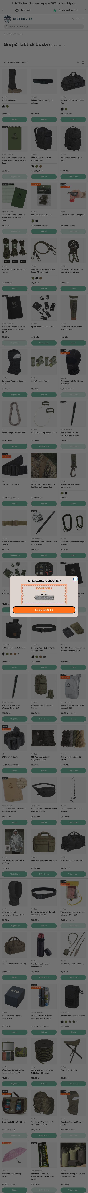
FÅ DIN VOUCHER (44, 609)
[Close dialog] (75, 579)
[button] (44, 594)
